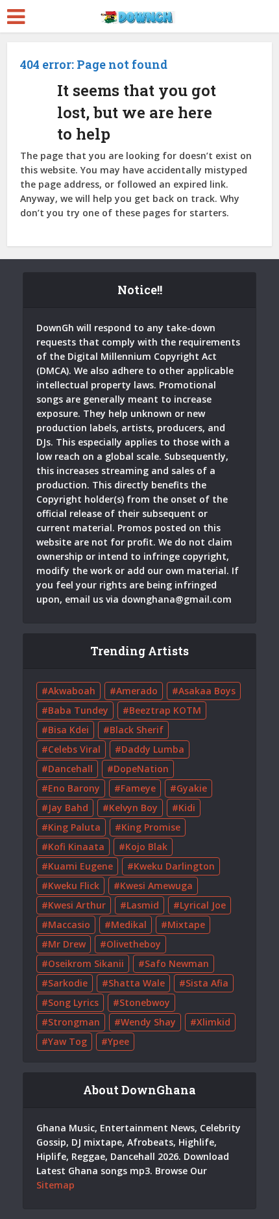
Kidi (186, 807)
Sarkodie (68, 983)
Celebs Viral (74, 749)
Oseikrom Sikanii (86, 963)
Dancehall (70, 768)
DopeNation (141, 768)
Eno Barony (74, 788)
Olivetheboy (133, 944)
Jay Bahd (68, 807)
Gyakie (191, 788)
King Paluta (74, 827)
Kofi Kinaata (76, 846)
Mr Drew (67, 944)
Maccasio (69, 924)
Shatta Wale (136, 983)
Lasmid (143, 905)
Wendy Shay (148, 1022)
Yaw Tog (67, 1041)
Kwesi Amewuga (156, 885)
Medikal (129, 924)
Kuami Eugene (80, 866)
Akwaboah (71, 691)
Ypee (118, 1041)
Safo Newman (177, 963)
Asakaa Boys (207, 691)
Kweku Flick (73, 885)
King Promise (150, 827)
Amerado (137, 691)
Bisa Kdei (68, 729)
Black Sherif (137, 729)
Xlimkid (213, 1022)
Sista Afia (207, 983)
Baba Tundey (78, 710)
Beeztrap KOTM (165, 710)
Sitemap (55, 1185)
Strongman (74, 1022)
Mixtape (186, 924)
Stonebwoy (144, 1002)
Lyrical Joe (203, 905)
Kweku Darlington (174, 866)
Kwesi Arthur (77, 905)
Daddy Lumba (152, 749)
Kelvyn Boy (133, 807)
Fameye (138, 788)
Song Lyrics (73, 1002)
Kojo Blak (146, 846)
